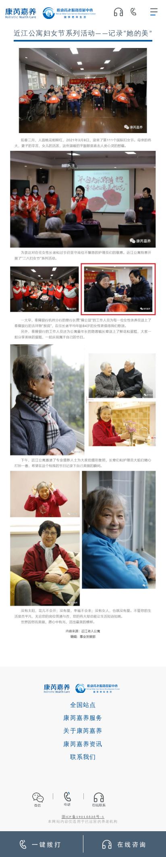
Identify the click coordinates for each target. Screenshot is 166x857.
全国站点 (83, 706)
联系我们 (83, 758)
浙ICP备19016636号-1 (83, 817)
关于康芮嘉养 (82, 731)
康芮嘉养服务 (82, 718)
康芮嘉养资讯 (82, 745)
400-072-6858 (136, 13)
